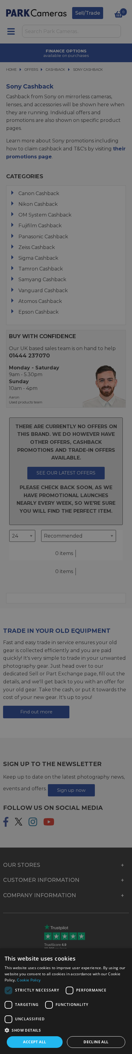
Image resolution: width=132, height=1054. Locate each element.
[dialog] (66, 1001)
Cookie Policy (29, 980)
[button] (66, 1030)
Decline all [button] (95, 1042)
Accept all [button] (34, 1042)
